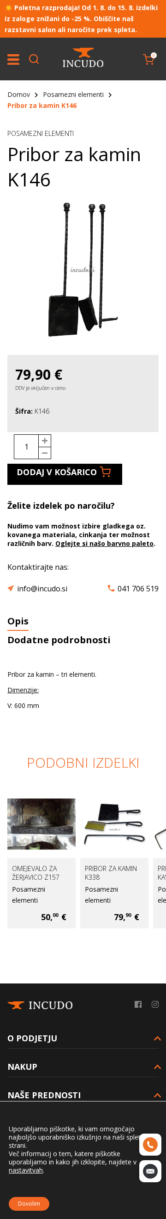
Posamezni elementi (73, 94)
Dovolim (29, 1204)
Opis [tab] (18, 621)
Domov (18, 94)
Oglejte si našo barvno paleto (104, 543)
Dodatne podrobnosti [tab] (59, 640)
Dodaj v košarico (57, 471)
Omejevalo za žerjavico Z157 (35, 873)
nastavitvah (26, 1170)
